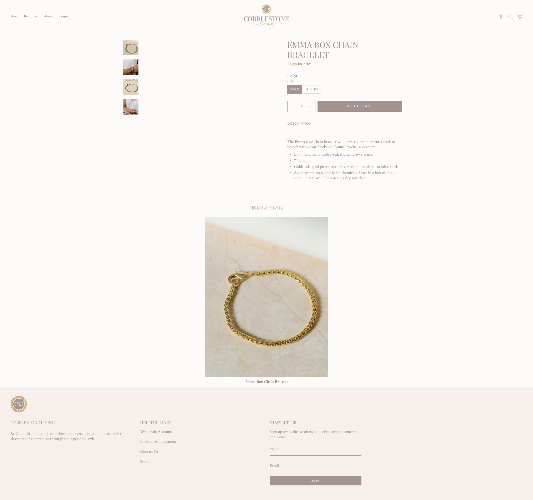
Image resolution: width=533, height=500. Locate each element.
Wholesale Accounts (156, 431)
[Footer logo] (18, 404)
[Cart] (520, 16)
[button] (14, 16)
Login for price (299, 63)
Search (145, 461)
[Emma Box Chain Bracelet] (266, 297)
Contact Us (149, 451)
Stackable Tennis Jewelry (337, 147)
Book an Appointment (158, 441)
